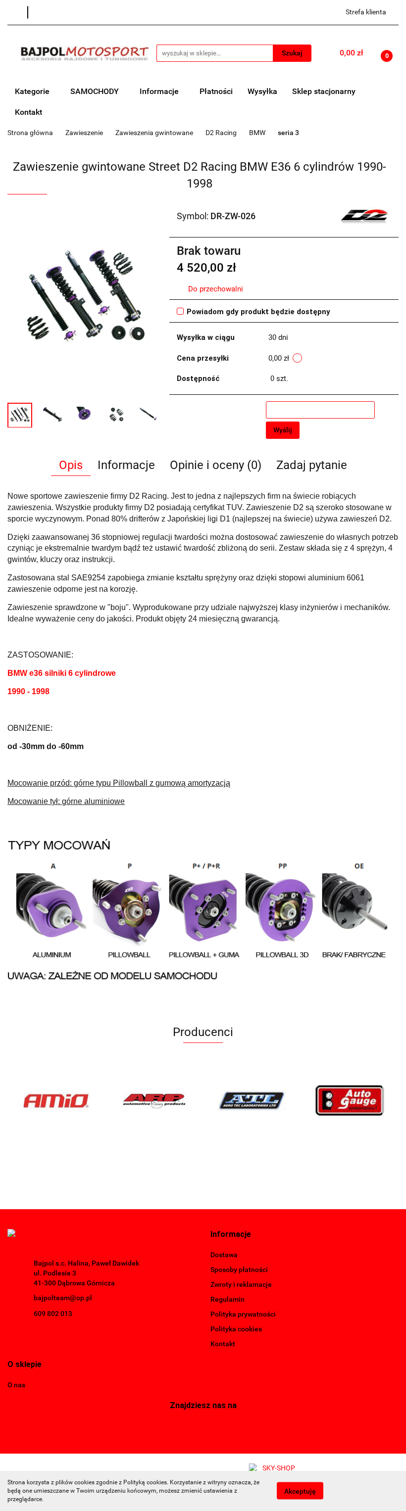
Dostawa (224, 1255)
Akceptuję (300, 1491)
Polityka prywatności (243, 1314)
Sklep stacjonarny (323, 91)
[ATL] (252, 1100)
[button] (230, 1235)
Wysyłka (262, 91)
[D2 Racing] (364, 216)
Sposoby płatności (239, 1270)
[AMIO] (56, 1100)
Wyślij (282, 430)
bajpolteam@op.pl (63, 1298)
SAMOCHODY (95, 91)
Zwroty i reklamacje (241, 1284)
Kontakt (28, 112)
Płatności (216, 91)
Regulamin (227, 1299)
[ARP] (154, 1100)
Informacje (160, 91)
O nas (16, 1385)
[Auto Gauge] (350, 1100)
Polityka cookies (236, 1329)
